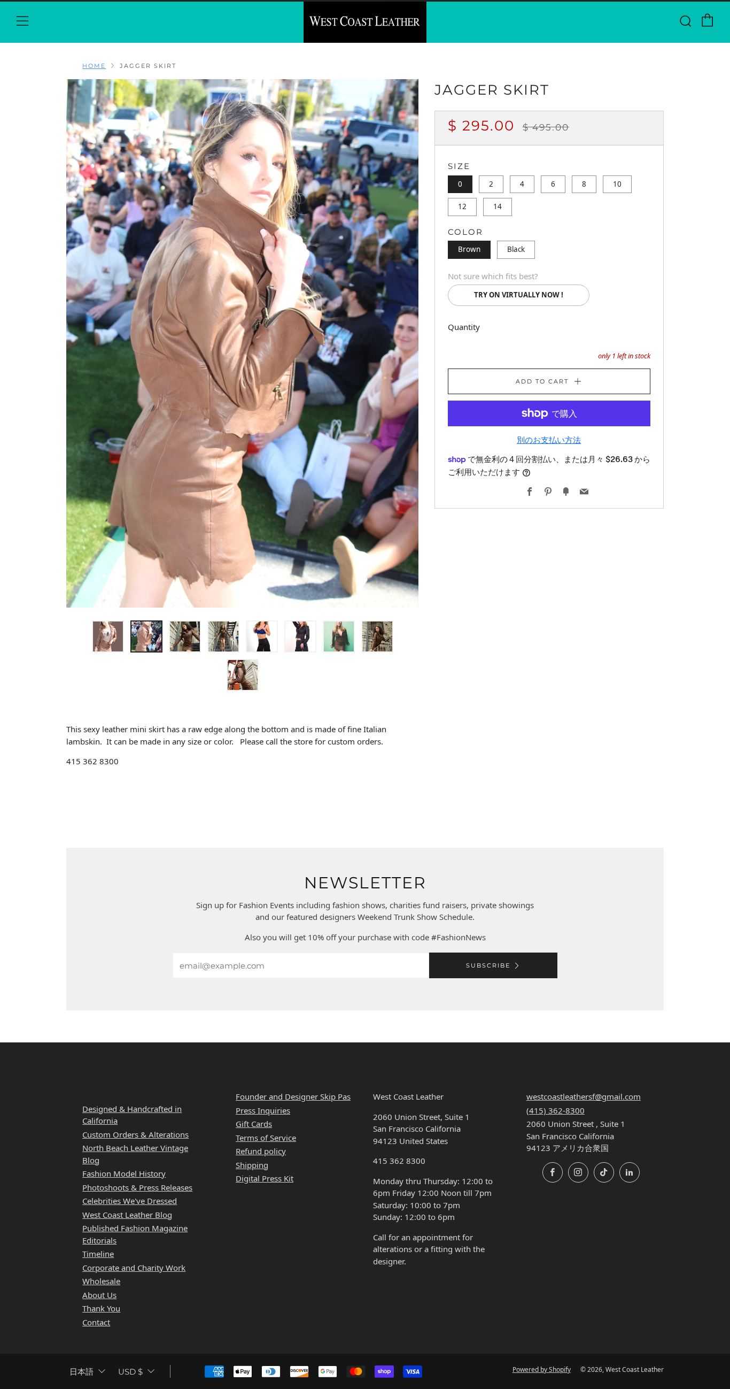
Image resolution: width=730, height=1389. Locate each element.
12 (462, 206)
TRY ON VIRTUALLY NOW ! (518, 295)
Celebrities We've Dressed (129, 1200)
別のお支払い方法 (549, 440)
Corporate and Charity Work (133, 1267)
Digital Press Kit (264, 1178)
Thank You (101, 1308)
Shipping (252, 1165)
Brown (469, 249)
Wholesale (101, 1281)
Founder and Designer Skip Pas (293, 1096)
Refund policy (261, 1151)
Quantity (464, 326)
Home (94, 66)
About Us (99, 1295)
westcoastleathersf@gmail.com (583, 1096)
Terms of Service (266, 1137)
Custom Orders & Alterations (135, 1134)
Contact (96, 1322)
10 (617, 184)
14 (497, 206)
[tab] (108, 636)
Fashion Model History (124, 1173)
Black (516, 249)
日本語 (81, 1372)
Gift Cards (254, 1123)
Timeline (98, 1253)
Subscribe (488, 965)
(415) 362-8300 (555, 1110)
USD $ (130, 1372)
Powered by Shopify (541, 1369)
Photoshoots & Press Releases (137, 1187)
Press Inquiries (263, 1110)
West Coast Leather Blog (127, 1214)
